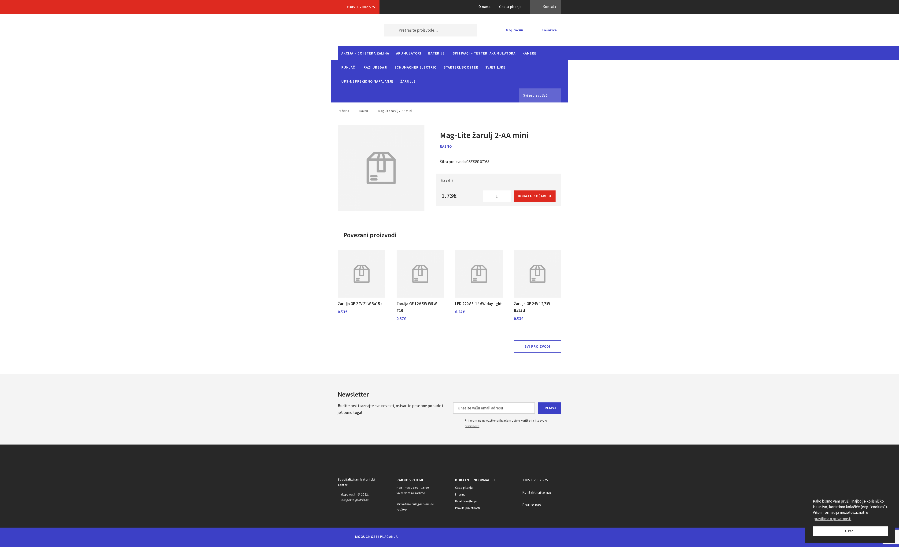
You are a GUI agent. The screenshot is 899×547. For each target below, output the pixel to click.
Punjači (349, 67)
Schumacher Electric (415, 67)
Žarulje (408, 81)
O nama (485, 6)
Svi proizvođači (536, 95)
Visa (442, 536)
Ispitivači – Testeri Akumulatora (484, 53)
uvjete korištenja (523, 421)
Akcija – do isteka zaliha (365, 53)
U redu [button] (850, 531)
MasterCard (409, 536)
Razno (363, 111)
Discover (486, 536)
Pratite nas (531, 505)
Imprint (460, 494)
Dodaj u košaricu (534, 196)
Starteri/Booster (461, 67)
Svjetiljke (495, 67)
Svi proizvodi (537, 346)
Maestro (425, 536)
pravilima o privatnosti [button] (832, 518)
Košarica (549, 30)
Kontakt (549, 6)
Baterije (436, 53)
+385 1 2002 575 (361, 7)
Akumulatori (408, 53)
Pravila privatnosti (467, 508)
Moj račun (514, 30)
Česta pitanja (510, 6)
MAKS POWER (354, 30)
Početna (343, 111)
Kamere (530, 53)
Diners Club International (464, 536)
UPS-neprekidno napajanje (367, 81)
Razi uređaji (375, 67)
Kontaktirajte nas (537, 492)
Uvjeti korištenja (466, 501)
